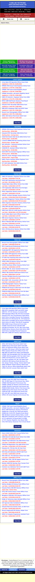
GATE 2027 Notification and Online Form (13, 180)
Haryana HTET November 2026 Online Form (14, 104)
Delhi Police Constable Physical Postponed (14, 331)
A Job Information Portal (17, 7)
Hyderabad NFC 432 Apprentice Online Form (15, 250)
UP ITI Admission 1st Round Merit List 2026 (14, 418)
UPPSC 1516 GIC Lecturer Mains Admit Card (14, 368)
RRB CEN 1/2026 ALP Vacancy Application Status (16, 332)
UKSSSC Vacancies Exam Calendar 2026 (13, 325)
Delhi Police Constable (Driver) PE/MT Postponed (16, 320)
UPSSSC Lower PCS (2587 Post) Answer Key (14, 379)
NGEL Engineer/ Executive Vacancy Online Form (16, 202)
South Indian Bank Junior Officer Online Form (15, 214)
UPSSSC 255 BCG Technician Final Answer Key (15, 386)
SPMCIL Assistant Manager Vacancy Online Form (16, 195)
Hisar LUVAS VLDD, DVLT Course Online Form (15, 433)
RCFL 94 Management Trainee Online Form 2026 (16, 199)
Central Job (17, 174)
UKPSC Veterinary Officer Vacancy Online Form (15, 265)
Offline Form (27, 9)
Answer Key (21, 11)
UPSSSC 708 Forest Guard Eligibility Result (14, 89)
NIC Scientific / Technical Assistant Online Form (16, 144)
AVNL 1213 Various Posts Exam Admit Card (14, 116)
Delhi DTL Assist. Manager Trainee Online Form (15, 155)
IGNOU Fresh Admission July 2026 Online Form (15, 440)
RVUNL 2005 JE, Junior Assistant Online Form (15, 268)
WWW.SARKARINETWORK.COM (17, 4)
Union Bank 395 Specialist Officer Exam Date (15, 82)
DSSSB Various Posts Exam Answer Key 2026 (14, 389)
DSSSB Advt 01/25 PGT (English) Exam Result (15, 413)
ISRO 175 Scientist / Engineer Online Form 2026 (16, 97)
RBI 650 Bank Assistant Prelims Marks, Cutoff (15, 415)
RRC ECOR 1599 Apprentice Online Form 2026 (15, 253)
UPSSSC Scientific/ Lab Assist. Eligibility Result (15, 93)
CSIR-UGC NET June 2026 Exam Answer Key (14, 391)
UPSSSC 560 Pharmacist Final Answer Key (14, 383)
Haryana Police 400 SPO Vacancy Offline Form (15, 488)
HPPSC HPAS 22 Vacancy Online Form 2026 (14, 261)
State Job (17, 240)
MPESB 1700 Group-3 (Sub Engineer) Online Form (16, 85)
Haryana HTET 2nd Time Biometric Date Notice (15, 315)
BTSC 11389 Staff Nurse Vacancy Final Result (15, 101)
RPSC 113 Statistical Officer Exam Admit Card (15, 347)
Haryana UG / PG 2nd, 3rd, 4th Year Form (14, 448)
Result (29, 11)
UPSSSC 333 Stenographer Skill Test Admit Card (15, 356)
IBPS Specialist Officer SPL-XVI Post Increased (15, 313)
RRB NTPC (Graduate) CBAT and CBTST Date (15, 108)
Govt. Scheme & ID (25, 14)
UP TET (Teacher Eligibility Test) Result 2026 (14, 420)
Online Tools (16, 14)
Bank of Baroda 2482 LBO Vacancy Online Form (15, 221)
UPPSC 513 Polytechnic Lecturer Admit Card (14, 357)
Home (5, 9)
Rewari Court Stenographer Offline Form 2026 (15, 112)
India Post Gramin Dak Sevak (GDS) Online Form (16, 137)
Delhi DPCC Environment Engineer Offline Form (16, 152)
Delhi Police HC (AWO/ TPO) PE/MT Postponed (15, 322)
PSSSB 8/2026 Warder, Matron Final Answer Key (16, 388)
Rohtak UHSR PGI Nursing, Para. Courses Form (15, 463)
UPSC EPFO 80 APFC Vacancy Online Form (14, 206)
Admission (17, 430)
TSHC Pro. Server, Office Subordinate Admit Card (16, 366)
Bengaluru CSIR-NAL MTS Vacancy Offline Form (16, 495)
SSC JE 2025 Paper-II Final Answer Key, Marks (15, 381)
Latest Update (17, 79)
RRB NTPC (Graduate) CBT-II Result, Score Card (16, 416)
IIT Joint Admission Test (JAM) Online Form (14, 163)
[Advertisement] (17, 42)
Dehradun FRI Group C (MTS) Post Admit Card (15, 349)
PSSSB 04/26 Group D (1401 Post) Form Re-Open (16, 287)
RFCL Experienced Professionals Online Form (15, 246)
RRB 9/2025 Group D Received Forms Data (14, 324)
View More (17, 122)
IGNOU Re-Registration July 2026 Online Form (15, 444)
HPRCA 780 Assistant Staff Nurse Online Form (15, 272)
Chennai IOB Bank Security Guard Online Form (15, 276)
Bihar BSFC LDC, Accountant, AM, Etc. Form (14, 280)
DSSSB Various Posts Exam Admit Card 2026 (14, 345)
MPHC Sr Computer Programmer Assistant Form (15, 514)
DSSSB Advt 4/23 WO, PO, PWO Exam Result (15, 411)
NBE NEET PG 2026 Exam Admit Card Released (15, 352)
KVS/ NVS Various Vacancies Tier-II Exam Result (16, 421)
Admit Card (14, 11)
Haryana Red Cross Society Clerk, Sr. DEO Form (15, 506)
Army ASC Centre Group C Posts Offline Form (15, 491)
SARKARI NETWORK (17, 3)
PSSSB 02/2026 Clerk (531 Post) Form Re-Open (15, 291)
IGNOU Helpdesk (9, 16)
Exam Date (7, 11)
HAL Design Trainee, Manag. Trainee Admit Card (16, 363)
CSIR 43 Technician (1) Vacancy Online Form (15, 225)
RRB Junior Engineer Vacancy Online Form (14, 218)
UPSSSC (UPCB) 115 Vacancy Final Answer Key (15, 384)
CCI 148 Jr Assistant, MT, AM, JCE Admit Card (15, 359)
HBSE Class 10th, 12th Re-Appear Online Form (15, 459)
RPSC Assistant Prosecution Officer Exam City (15, 350)
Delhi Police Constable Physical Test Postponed (15, 317)
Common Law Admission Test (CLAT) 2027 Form (15, 467)
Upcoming (17, 126)
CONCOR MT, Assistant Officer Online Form (14, 148)
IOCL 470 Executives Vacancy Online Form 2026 (16, 229)
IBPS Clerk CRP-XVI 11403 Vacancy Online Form (16, 210)
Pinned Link (7, 14)
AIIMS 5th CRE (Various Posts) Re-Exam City (15, 361)
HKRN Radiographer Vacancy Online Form (14, 283)
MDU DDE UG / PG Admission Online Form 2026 (15, 455)
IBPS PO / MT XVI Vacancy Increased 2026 (14, 312)
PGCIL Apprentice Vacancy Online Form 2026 (15, 191)
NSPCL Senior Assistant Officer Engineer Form (15, 159)
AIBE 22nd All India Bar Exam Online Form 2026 (16, 437)
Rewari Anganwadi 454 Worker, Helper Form (15, 510)
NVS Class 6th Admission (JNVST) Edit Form (14, 452)
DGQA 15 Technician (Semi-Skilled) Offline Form (16, 499)
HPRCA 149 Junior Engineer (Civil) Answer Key (15, 395)
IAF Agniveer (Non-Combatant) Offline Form (15, 503)
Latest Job (18, 9)
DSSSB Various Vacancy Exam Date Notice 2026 (15, 329)
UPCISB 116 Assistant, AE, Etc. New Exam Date (15, 327)
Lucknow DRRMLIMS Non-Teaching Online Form (16, 140)
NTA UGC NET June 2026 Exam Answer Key (14, 393)
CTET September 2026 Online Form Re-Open (14, 187)
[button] (19, 10)
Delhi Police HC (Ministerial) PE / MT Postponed (15, 318)
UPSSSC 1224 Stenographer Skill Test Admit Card (16, 354)
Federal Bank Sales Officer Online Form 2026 (15, 184)
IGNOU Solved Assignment (22, 16)
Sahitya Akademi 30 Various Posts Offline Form (15, 295)
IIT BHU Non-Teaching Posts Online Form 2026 (15, 257)
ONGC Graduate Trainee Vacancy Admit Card (15, 364)
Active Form (11, 9)
